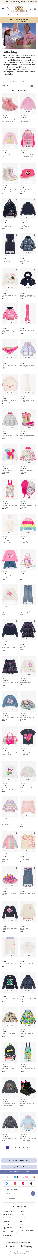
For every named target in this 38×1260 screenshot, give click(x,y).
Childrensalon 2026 (23, 1252)
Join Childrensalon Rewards (19, 1172)
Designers (28, 14)
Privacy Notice (24, 1218)
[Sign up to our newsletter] (33, 1193)
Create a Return (8, 1215)
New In (9, 14)
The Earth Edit (21, 1206)
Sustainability (7, 1235)
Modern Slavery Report (27, 1231)
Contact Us (7, 1218)
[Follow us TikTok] (31, 1184)
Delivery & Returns (9, 1211)
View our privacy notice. (9, 1198)
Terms (22, 1224)
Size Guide (6, 1224)
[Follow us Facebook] (7, 1184)
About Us (6, 1221)
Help (21, 1227)
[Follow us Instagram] (15, 1184)
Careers (22, 1215)
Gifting (22, 1211)
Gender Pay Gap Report (8, 1228)
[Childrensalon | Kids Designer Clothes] (19, 8)
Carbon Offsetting (10, 1232)
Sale (17, 14)
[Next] (31, 1147)
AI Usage (22, 1221)
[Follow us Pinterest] (23, 1184)
